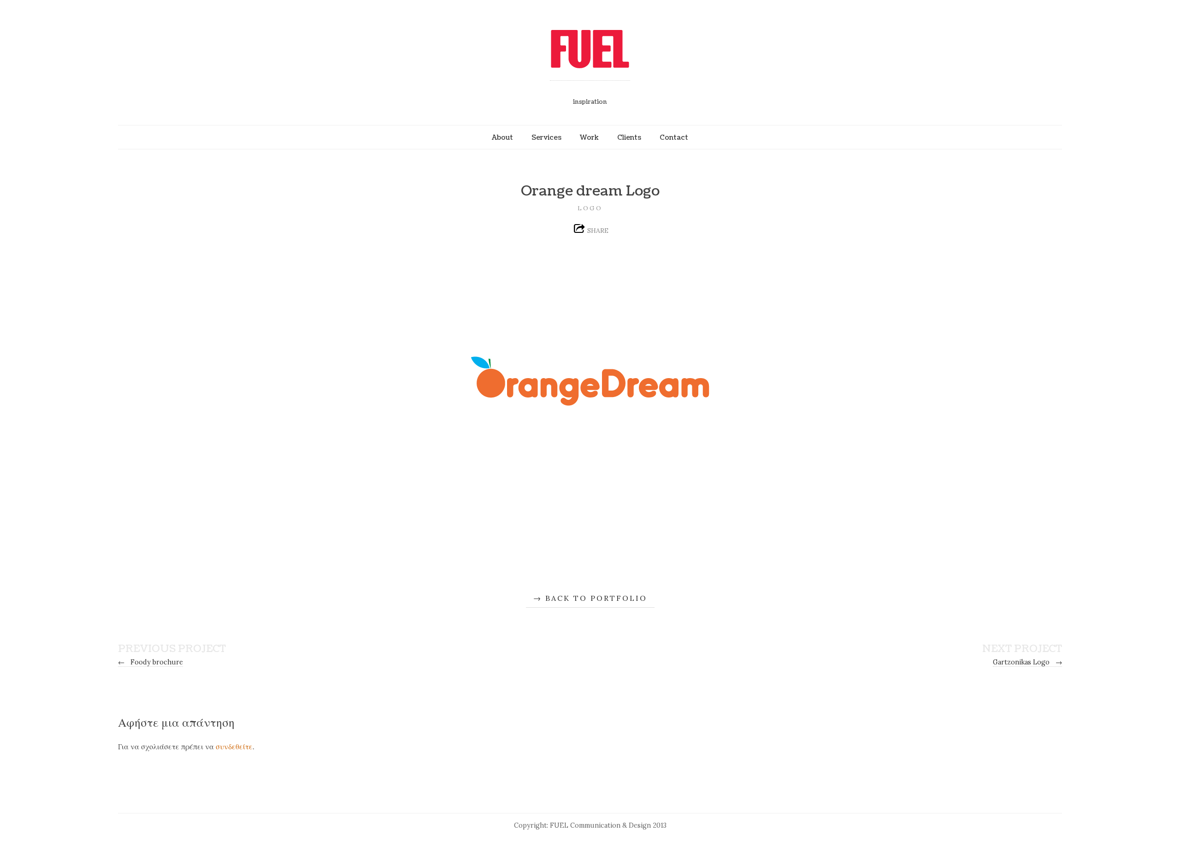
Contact (674, 137)
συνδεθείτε (234, 746)
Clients (629, 137)
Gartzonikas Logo (1027, 662)
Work (589, 137)
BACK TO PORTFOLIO (596, 598)
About (502, 137)
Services (546, 137)
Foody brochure (150, 662)
